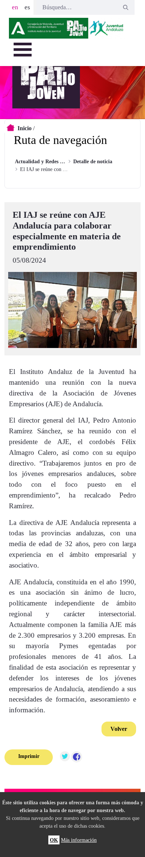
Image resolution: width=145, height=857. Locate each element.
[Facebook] (77, 757)
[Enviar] (126, 7)
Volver (118, 729)
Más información (79, 840)
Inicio (24, 128)
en (15, 7)
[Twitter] (65, 757)
